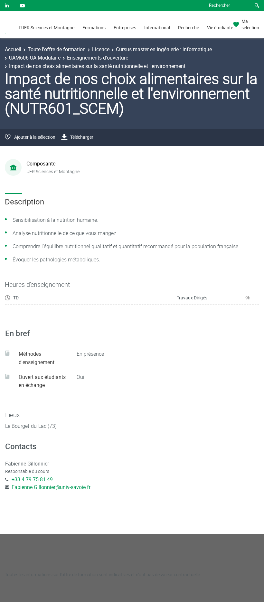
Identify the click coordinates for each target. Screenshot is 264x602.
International (157, 27)
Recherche (188, 27)
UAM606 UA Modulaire (35, 57)
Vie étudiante (220, 27)
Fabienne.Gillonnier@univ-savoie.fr (51, 487)
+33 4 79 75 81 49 (32, 479)
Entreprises (125, 27)
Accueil (13, 49)
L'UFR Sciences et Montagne (46, 27)
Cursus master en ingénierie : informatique (164, 49)
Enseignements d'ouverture (97, 57)
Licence (100, 49)
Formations (94, 27)
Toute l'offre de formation (57, 49)
